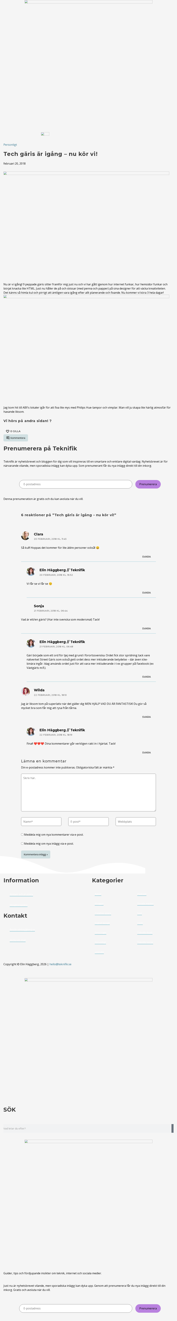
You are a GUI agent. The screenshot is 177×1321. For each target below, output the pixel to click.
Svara (146, 556)
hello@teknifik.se (60, 964)
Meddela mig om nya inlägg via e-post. (49, 843)
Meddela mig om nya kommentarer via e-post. (53, 834)
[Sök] (172, 1128)
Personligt (10, 145)
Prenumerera (148, 484)
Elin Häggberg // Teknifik (62, 570)
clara (38, 534)
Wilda (39, 690)
